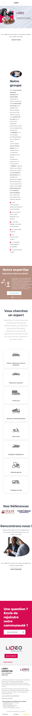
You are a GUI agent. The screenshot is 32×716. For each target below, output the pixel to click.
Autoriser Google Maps (16, 569)
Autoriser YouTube (16, 39)
